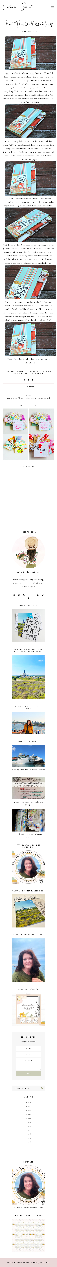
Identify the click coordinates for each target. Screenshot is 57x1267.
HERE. (36, 305)
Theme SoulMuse (40, 1263)
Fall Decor (30, 371)
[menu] (52, 7)
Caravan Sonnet (17, 7)
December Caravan (14, 371)
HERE (34, 102)
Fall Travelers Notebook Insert (22, 145)
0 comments (28, 386)
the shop (24, 80)
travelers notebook (33, 374)
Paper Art (40, 371)
